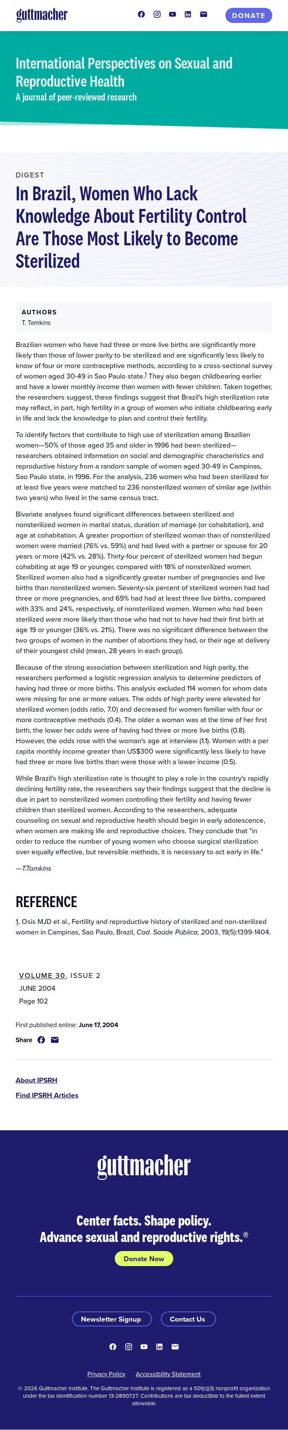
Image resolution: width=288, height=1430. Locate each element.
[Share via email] (54, 1039)
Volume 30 (42, 975)
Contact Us (188, 1319)
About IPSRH (36, 1080)
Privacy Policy (106, 1374)
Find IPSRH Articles (47, 1095)
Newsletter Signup (112, 1319)
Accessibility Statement (168, 1374)
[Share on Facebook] (41, 1039)
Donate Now (144, 1258)
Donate (249, 15)
